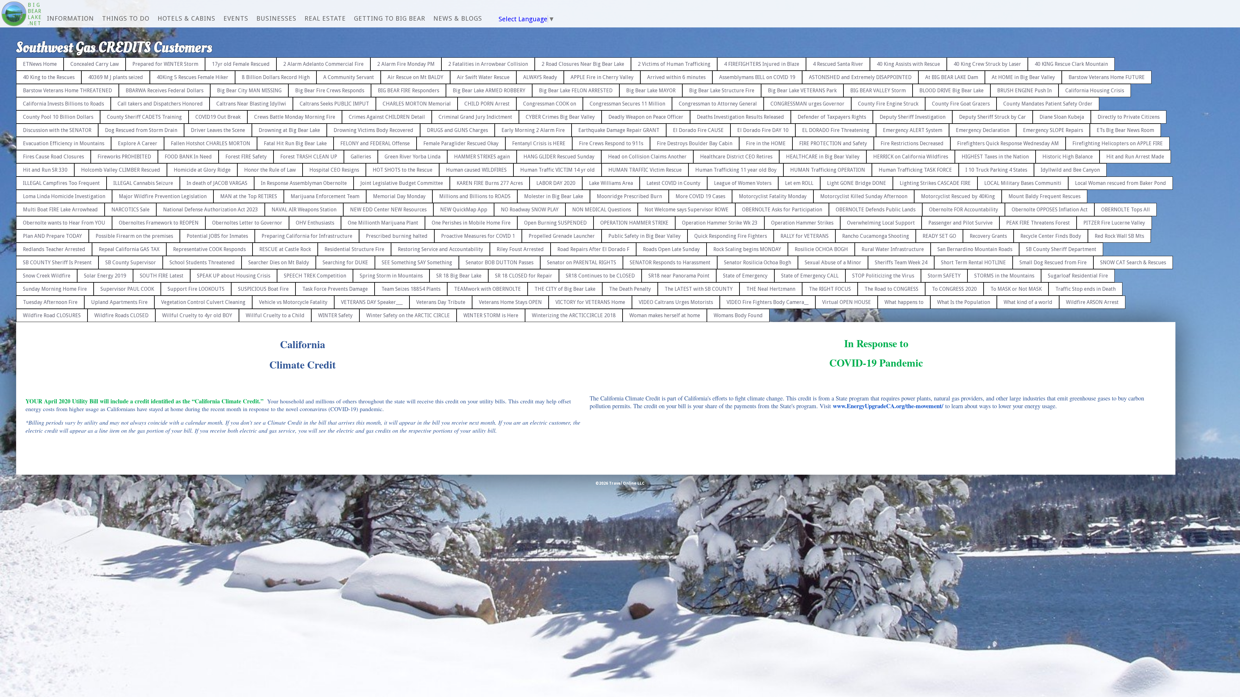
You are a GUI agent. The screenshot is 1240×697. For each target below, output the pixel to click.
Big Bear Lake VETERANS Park (802, 90)
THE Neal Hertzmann (770, 289)
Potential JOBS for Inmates (217, 236)
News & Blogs (457, 18)
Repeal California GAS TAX (129, 249)
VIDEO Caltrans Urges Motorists (676, 302)
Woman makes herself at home (664, 315)
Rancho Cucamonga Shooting (875, 236)
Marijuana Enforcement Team (325, 196)
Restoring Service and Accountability (440, 249)
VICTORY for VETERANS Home (590, 302)
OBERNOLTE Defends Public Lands (875, 210)
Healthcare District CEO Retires (736, 157)
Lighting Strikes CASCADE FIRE (935, 183)
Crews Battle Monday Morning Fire (294, 117)
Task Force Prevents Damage (335, 289)
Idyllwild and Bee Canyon (1070, 170)
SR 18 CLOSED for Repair (523, 276)
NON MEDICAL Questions (601, 210)
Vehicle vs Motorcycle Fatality (293, 302)
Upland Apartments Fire (119, 302)
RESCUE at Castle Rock (285, 249)
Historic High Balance (1067, 157)
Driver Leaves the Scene (218, 130)
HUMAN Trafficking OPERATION (827, 170)
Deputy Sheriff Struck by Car (992, 117)
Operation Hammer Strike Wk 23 (720, 223)
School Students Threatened (202, 262)
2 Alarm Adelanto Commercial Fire (323, 64)
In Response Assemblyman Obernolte (304, 183)
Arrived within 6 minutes (676, 77)
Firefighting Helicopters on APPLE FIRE (1117, 143)
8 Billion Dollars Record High (276, 77)
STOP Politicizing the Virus (883, 276)
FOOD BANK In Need (188, 157)
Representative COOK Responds (209, 249)
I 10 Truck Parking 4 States (996, 170)
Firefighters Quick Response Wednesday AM (1008, 143)
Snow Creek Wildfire (46, 276)
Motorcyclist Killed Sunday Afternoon (863, 196)
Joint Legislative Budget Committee (401, 183)
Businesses (276, 18)
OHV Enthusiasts (315, 223)
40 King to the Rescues (49, 77)
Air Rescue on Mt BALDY (415, 77)
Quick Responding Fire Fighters (730, 236)
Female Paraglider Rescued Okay (461, 143)
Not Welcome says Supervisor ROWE (686, 210)
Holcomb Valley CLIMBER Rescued (120, 170)
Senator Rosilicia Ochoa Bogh (757, 262)
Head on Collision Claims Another (647, 157)
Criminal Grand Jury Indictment (475, 117)
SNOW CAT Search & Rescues (1133, 262)
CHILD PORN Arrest (487, 104)
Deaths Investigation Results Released (740, 117)
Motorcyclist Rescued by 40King (958, 196)
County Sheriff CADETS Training (144, 117)
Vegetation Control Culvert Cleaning (203, 302)
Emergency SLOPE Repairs (1053, 130)
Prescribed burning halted (397, 236)
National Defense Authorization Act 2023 (210, 210)
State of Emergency (745, 276)
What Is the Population (963, 302)
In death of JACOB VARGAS (217, 183)
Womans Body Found (738, 315)
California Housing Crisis (1094, 90)
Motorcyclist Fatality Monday (773, 196)
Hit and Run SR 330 (45, 170)
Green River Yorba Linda (412, 157)
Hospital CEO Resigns (334, 170)
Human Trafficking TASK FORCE (915, 170)
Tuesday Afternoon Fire (50, 302)
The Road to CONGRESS (891, 289)
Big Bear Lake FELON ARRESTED (576, 90)
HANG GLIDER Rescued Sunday (558, 157)
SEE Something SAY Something (417, 262)
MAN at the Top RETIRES (248, 196)
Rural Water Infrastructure (893, 249)
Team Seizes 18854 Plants (410, 289)
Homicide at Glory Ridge (202, 170)
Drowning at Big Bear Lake (289, 130)
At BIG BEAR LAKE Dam (951, 77)
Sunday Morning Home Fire (55, 289)
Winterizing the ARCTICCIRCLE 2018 (574, 315)
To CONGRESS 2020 (954, 289)
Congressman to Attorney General (718, 104)
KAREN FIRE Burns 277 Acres (490, 183)
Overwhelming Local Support (881, 223)
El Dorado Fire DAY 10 (763, 130)
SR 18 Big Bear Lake (458, 276)
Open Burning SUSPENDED (555, 223)
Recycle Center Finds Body (1050, 236)
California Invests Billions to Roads (63, 104)
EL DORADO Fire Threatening (835, 130)
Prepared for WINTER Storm (165, 64)
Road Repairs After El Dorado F (593, 249)
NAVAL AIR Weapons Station (304, 210)
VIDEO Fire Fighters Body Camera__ (768, 302)
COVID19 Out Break (218, 117)
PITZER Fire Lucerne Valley (1114, 223)
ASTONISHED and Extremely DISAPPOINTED (860, 77)
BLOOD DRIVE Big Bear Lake (951, 90)
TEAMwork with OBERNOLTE (487, 289)
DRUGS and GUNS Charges (457, 130)
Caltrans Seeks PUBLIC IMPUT (334, 104)
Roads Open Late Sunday (671, 249)
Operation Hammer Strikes (802, 223)
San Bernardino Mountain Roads (974, 249)
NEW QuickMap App (463, 210)
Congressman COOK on (549, 104)
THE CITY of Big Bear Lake (564, 289)
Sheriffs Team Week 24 (901, 262)
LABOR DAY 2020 (555, 183)
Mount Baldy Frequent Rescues (1044, 196)
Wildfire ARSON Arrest (1092, 302)
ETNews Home (40, 64)
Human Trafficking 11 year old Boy (736, 170)
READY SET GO (939, 236)
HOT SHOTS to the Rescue (402, 170)
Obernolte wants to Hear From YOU (64, 223)
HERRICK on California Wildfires (910, 157)
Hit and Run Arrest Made (1135, 157)
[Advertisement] (1212, 148)
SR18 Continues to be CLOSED (600, 276)
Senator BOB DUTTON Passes (499, 262)
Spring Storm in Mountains (391, 276)
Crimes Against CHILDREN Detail (387, 117)
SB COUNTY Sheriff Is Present (57, 262)
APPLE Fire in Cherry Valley (602, 77)
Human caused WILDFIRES (476, 170)
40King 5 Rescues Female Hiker (192, 77)
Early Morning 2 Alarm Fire (533, 130)
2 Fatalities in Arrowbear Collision (488, 64)
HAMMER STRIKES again (482, 157)
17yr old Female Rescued (241, 64)
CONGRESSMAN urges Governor (807, 104)
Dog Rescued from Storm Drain (141, 130)
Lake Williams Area (611, 183)
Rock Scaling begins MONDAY (747, 249)
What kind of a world (1028, 302)
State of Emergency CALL (810, 276)
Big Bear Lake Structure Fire (721, 90)
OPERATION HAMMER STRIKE (634, 223)
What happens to (904, 302)
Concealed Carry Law (94, 64)
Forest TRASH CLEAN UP (308, 157)
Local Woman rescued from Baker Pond (1120, 183)
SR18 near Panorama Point (678, 276)
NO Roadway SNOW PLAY (530, 210)
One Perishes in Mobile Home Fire (471, 223)
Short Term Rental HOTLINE (973, 262)
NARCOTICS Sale (130, 210)
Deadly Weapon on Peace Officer (645, 117)
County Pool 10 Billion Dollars (58, 117)
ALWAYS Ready (540, 77)
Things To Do (126, 18)
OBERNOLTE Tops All (1125, 210)
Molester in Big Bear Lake (553, 196)
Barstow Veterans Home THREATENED (67, 90)
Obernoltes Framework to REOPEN (159, 223)
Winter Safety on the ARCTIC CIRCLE (408, 315)
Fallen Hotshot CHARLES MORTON (210, 143)
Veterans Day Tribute (440, 302)
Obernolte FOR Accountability (963, 210)
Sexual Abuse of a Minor (833, 262)
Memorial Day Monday (399, 196)
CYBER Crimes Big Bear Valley (560, 117)
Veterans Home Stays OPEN (510, 302)
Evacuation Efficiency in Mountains (63, 143)
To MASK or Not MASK (1016, 289)
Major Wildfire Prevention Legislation (163, 196)
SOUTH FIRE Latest (161, 276)
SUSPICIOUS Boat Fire (263, 289)
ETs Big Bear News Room (1125, 130)
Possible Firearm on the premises (134, 236)
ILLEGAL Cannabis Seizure (143, 183)
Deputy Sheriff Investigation (913, 117)
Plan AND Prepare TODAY (52, 236)
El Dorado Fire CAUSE (698, 130)
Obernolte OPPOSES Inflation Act (1050, 210)
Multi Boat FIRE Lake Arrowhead (60, 210)
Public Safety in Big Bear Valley (644, 236)
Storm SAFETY (944, 276)
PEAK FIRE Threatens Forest (1038, 223)
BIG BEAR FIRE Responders (408, 90)
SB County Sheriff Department (1061, 249)
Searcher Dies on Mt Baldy (278, 262)
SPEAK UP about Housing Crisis (233, 276)
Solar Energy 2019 (105, 276)
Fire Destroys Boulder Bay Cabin (694, 143)
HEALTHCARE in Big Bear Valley (823, 157)
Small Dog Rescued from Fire (1053, 262)
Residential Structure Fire (354, 249)
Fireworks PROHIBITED (124, 157)
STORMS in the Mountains (1004, 276)
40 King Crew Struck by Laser (987, 64)
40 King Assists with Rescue (908, 64)
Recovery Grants (988, 236)
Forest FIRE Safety (246, 157)
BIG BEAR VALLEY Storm (878, 90)
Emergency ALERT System (912, 130)
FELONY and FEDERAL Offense (375, 143)
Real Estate (325, 18)
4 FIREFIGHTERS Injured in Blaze (761, 64)
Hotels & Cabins (186, 18)
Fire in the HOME (766, 143)
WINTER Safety (335, 315)
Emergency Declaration (982, 130)
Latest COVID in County (673, 183)
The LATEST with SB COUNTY (699, 289)
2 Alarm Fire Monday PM (406, 64)
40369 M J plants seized (115, 77)
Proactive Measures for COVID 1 (478, 236)
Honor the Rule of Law (270, 170)
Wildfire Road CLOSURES (52, 315)
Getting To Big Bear (389, 18)
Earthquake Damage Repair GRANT (618, 130)
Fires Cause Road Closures (53, 157)
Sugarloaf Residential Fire (1078, 276)
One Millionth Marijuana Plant (383, 223)
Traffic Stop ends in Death (1085, 289)
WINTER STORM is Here (490, 315)
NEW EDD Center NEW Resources (388, 210)
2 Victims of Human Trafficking (674, 64)
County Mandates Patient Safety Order (1047, 104)
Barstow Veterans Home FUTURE (1107, 77)
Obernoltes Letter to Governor (247, 223)
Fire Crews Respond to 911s (611, 143)
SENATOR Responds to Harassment (670, 262)
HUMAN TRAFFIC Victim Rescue (645, 170)
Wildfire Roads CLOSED (121, 315)
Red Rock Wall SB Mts (1119, 236)
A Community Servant (348, 77)
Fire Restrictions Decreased (912, 143)
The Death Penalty (630, 289)
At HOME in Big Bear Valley (1023, 77)
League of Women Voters (742, 183)
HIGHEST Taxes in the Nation (995, 157)
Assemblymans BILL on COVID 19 (757, 77)
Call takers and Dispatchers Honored (160, 104)
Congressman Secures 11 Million (627, 104)
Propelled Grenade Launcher (562, 236)
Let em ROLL (799, 183)
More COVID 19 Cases (700, 196)
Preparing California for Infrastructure (307, 236)
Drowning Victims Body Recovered (373, 130)
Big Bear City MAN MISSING (249, 90)
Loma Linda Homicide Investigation (64, 196)
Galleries (361, 157)
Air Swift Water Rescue (483, 77)
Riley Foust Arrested (520, 249)
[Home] (14, 14)
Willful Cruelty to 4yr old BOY (197, 315)
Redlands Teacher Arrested (54, 249)
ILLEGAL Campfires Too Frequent (61, 183)
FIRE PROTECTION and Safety (833, 143)
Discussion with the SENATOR (57, 130)
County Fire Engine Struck (888, 104)
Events (235, 18)
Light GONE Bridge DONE (856, 183)
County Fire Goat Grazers (961, 104)
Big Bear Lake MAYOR (651, 90)
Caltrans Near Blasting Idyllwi (251, 104)
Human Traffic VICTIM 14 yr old (557, 170)
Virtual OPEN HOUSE (846, 302)
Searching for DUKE (345, 262)
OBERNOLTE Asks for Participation (782, 210)
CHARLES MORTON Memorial (417, 104)
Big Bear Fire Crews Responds (329, 90)
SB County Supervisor (130, 262)
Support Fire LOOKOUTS (196, 289)
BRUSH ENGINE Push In (1024, 90)
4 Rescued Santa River (838, 64)
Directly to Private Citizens (1129, 117)
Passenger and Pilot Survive (960, 223)
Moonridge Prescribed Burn (629, 196)
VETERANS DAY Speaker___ (372, 302)
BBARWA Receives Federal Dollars (164, 90)
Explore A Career (137, 143)
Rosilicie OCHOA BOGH (821, 249)
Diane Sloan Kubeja (1061, 117)
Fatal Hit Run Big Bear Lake (295, 143)
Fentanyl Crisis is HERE (538, 143)
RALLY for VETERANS (804, 236)
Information (70, 18)
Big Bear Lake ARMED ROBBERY (489, 90)
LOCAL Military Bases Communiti (1022, 183)
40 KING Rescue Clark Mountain (1071, 64)
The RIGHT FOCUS (830, 289)
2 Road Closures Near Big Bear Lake (583, 64)
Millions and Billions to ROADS (475, 196)
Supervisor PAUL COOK (127, 289)
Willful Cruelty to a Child (275, 315)
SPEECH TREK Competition (315, 276)
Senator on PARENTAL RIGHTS (581, 262)
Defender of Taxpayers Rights (832, 117)
